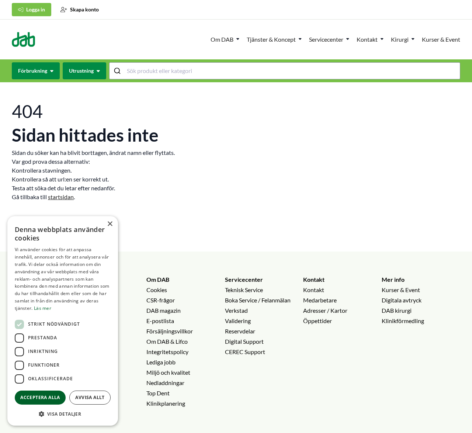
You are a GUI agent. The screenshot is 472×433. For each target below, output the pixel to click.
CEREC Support (245, 351)
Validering (238, 320)
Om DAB (222, 39)
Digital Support (244, 341)
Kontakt (313, 279)
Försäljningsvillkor (169, 331)
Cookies (156, 289)
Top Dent (158, 392)
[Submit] (118, 71)
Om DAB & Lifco (167, 341)
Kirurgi (400, 39)
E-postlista (160, 320)
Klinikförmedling (403, 320)
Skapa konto (84, 9)
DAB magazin (163, 310)
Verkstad (236, 310)
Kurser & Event (441, 39)
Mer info (393, 279)
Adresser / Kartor (325, 310)
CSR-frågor (160, 300)
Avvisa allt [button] (89, 397)
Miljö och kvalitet (168, 372)
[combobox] (285, 70)
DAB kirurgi (397, 310)
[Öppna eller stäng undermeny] (238, 39)
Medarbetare (320, 300)
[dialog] (62, 321)
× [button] (109, 224)
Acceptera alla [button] (40, 397)
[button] (63, 413)
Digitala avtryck (401, 300)
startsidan (61, 196)
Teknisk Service (244, 289)
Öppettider (317, 320)
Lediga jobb (161, 362)
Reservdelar (240, 331)
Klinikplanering (165, 403)
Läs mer (42, 308)
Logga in (35, 9)
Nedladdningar (165, 382)
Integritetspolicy (167, 351)
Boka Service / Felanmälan (258, 300)
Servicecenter (326, 39)
